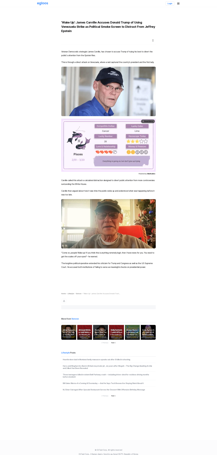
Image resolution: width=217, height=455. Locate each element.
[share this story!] (64, 301)
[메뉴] (153, 40)
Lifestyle (71, 294)
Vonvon (78, 294)
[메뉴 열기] (178, 3)
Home (63, 294)
